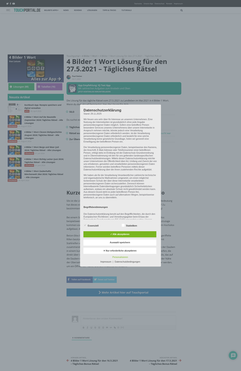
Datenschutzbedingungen (127, 262)
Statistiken (131, 226)
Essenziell (93, 226)
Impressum (105, 262)
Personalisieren (120, 257)
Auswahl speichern (120, 242)
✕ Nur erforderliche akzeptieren (120, 251)
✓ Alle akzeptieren (119, 234)
